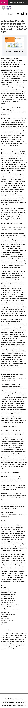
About (7, 699)
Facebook (4, 622)
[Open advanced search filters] (21, 14)
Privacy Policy (22, 705)
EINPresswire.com (18, 72)
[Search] (18, 14)
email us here (5, 618)
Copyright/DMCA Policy (9, 705)
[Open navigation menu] (2, 13)
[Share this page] (26, 13)
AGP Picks (4, 2)
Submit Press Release (8, 702)
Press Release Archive (16, 699)
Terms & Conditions (20, 702)
